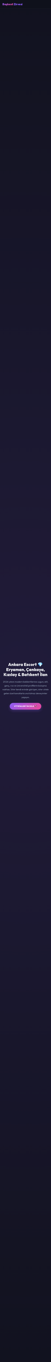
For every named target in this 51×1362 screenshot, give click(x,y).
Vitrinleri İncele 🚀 (25, 706)
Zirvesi (12, 4)
